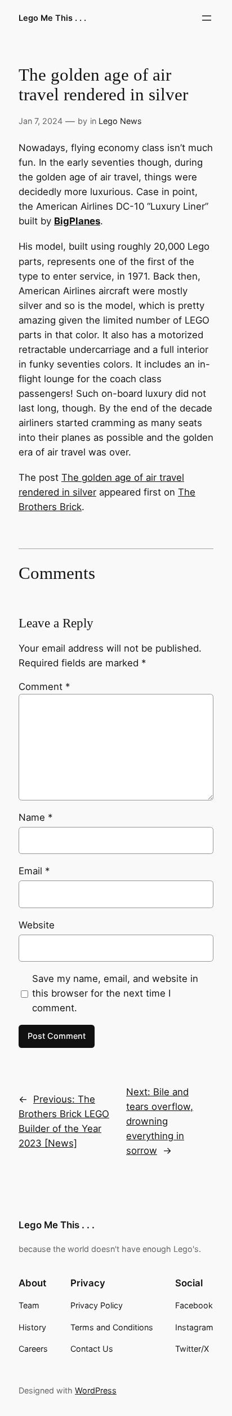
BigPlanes (77, 221)
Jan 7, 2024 (41, 121)
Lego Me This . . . (52, 18)
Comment (44, 686)
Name (35, 817)
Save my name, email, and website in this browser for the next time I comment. (115, 993)
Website (37, 925)
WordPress (96, 1390)
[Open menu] (206, 18)
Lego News (120, 121)
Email (34, 871)
